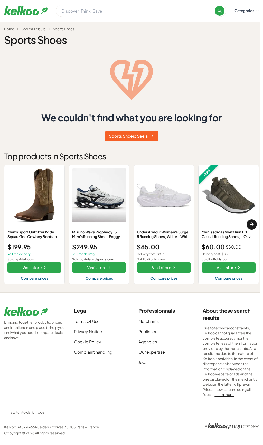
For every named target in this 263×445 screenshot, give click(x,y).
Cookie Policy (87, 341)
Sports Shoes (63, 29)
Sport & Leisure (33, 29)
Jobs (142, 362)
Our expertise (151, 352)
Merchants (148, 321)
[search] (219, 11)
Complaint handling (93, 352)
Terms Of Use (87, 321)
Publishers (148, 331)
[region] (131, 224)
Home (9, 29)
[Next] (252, 224)
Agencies (147, 341)
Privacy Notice (88, 331)
